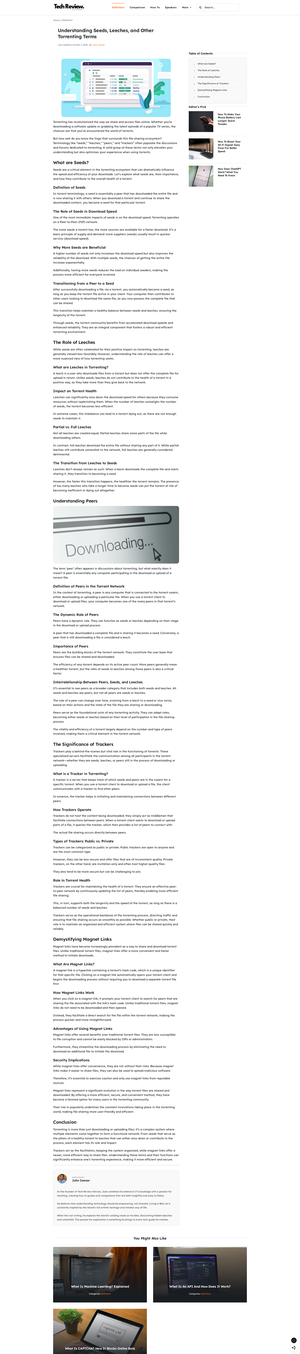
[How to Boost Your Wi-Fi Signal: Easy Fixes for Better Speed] (201, 140)
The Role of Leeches (208, 70)
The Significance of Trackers (213, 83)
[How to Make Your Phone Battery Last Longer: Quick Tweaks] (201, 113)
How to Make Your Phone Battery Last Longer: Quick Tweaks (229, 119)
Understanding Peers (209, 76)
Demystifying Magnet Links (212, 90)
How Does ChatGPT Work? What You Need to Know (229, 172)
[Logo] (69, 4)
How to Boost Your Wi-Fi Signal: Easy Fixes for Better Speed (229, 146)
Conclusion (204, 96)
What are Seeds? (207, 63)
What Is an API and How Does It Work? (200, 1286)
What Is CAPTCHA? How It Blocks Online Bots (100, 1348)
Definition (106, 1293)
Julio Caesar (98, 45)
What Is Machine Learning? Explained (100, 1286)
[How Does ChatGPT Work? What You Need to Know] (201, 168)
